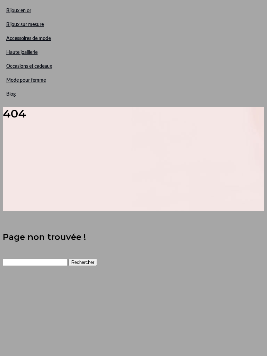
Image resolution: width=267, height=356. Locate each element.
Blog (11, 94)
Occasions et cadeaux (29, 66)
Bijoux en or (18, 10)
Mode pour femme (26, 80)
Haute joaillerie (22, 52)
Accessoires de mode (28, 38)
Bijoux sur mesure (25, 24)
